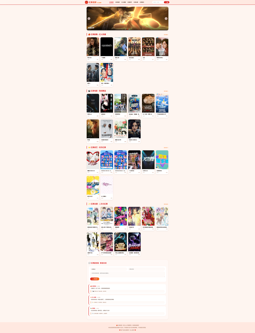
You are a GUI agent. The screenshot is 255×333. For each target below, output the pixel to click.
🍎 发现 (166, 2)
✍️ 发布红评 (94, 278)
